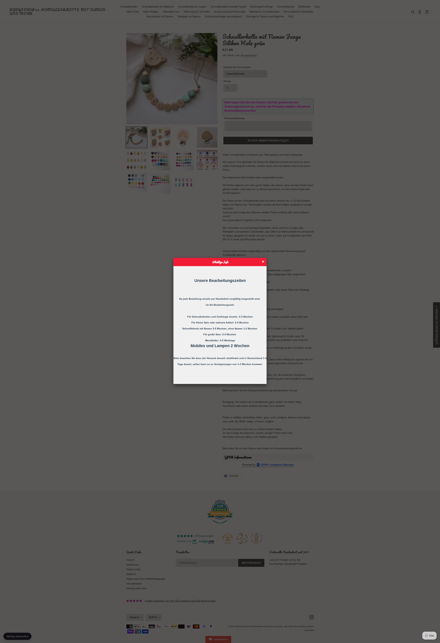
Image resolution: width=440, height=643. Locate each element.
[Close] (263, 262)
